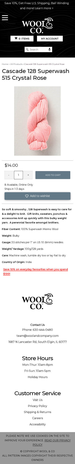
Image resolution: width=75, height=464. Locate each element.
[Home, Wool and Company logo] (37, 26)
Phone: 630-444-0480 (37, 329)
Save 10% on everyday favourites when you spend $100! (35, 271)
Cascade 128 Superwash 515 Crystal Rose (44, 64)
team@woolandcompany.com (38, 335)
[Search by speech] (49, 49)
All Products (16, 64)
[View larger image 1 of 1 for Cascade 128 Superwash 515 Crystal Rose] (37, 121)
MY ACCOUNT (50, 38)
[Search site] (27, 49)
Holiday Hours (37, 377)
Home (5, 64)
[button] (38, 196)
